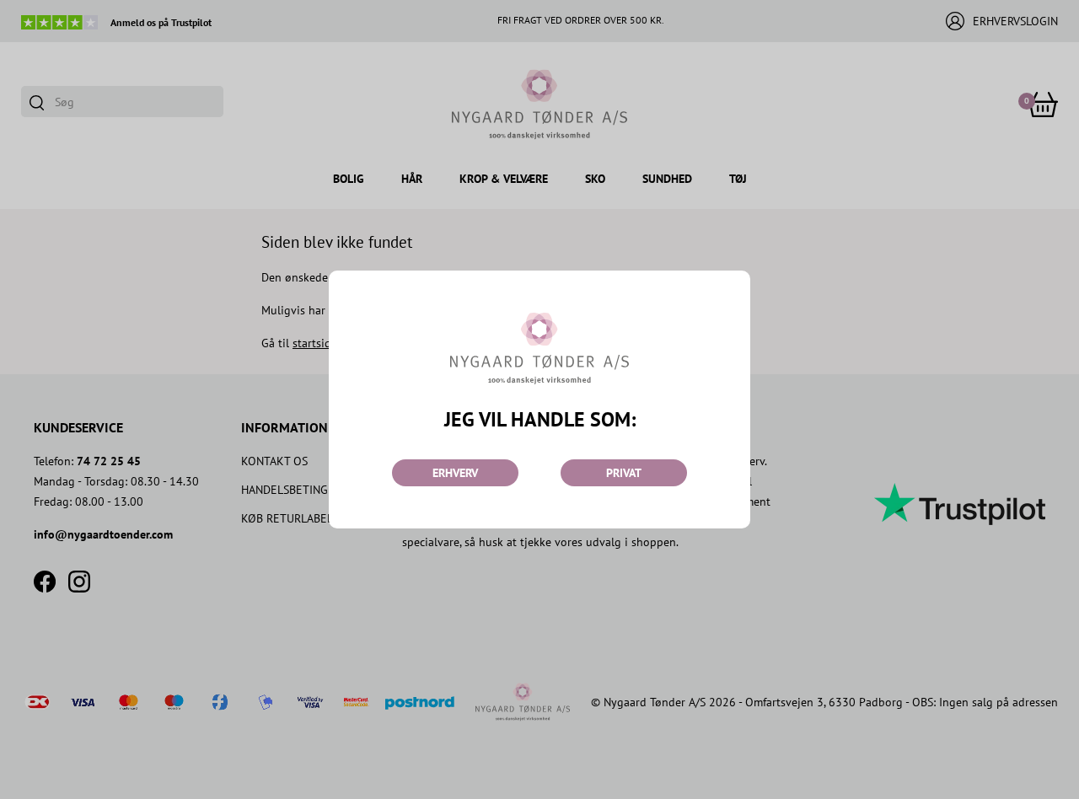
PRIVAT (623, 472)
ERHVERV (455, 472)
